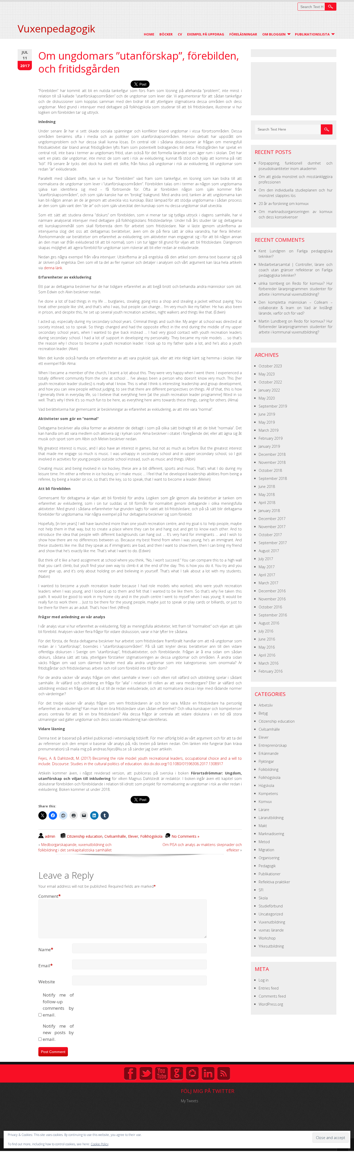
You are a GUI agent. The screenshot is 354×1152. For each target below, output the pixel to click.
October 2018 (270, 470)
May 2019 (267, 422)
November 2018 (272, 462)
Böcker (166, 34)
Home (149, 34)
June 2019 (267, 414)
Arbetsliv (266, 705)
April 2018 (267, 502)
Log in (263, 980)
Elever (133, 836)
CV (180, 34)
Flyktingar (266, 761)
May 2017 (267, 566)
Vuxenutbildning (272, 922)
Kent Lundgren (272, 250)
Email (45, 966)
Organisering (269, 857)
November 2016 (272, 598)
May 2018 (267, 494)
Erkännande (269, 753)
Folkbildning (268, 769)
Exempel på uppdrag (205, 34)
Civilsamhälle (115, 836)
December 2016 (272, 590)
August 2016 (269, 623)
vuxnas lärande (271, 930)
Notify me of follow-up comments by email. (58, 1005)
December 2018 (272, 454)
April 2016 (267, 655)
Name (45, 949)
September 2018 (273, 478)
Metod (264, 841)
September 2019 (273, 406)
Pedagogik (267, 865)
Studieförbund (271, 906)
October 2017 (270, 534)
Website (46, 982)
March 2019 (268, 430)
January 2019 (269, 446)
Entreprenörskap (273, 745)
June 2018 (267, 486)
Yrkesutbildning (271, 946)
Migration (266, 849)
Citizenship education (84, 836)
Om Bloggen (274, 34)
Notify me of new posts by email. (58, 1032)
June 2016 (267, 639)
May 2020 (267, 398)
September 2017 (273, 542)
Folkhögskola (151, 836)
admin (50, 836)
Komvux (265, 801)
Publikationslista (312, 34)
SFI (261, 889)
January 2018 (269, 510)
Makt (263, 825)
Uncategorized (271, 914)
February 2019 (270, 438)
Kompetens (268, 793)
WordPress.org (271, 1004)
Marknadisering (271, 833)
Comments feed (272, 996)
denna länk (53, 267)
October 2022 (270, 382)
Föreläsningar (243, 34)
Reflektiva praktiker (274, 881)
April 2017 (267, 574)
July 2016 (266, 631)
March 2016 (268, 663)
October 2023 (270, 366)
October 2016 (270, 607)
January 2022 (269, 390)
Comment (49, 896)
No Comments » (185, 836)
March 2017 (268, 582)
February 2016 (270, 671)
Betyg (263, 713)
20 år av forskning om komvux (284, 203)
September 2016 (273, 615)
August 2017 (269, 550)
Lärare (264, 809)
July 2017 (266, 558)
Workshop (267, 938)
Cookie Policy (100, 1144)
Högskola (266, 785)
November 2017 (272, 526)
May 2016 (267, 647)
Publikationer (269, 873)
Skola (263, 897)
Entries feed (269, 988)
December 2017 (272, 518)
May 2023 (267, 374)
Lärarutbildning (271, 817)
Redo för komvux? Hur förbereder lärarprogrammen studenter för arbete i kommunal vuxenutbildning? (295, 289)
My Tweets (189, 1100)
